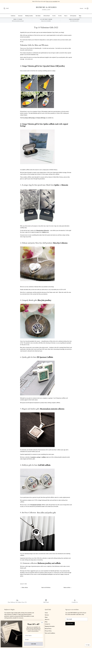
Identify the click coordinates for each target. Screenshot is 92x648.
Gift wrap (37, 1)
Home (46, 612)
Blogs (80, 15)
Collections (13, 15)
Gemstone (20, 15)
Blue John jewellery (44, 300)
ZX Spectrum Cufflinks (45, 357)
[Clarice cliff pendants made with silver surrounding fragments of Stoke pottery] (37, 109)
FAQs (46, 621)
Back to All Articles (46, 587)
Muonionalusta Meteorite (42, 230)
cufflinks (44, 457)
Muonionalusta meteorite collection (52, 409)
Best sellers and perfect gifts (46, 513)
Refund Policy (48, 628)
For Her (54, 15)
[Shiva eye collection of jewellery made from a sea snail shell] (37, 282)
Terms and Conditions (50, 633)
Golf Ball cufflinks (44, 465)
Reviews (47, 615)
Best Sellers (38, 15)
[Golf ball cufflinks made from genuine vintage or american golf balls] (37, 495)
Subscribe (70, 623)
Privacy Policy (48, 630)
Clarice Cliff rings (41, 117)
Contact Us (47, 624)
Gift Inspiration (73, 15)
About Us (47, 619)
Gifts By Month (46, 15)
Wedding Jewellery (29, 15)
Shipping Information (50, 626)
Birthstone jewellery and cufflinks (49, 563)
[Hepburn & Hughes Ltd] (46, 8)
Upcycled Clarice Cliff (50, 66)
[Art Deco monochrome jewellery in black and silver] (37, 551)
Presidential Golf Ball (36, 504)
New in (65, 15)
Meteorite (64, 185)
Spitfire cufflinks (49, 124)
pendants (33, 457)
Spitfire (56, 185)
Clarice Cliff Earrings (30, 117)
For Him (60, 15)
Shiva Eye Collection (60, 243)
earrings (38, 457)
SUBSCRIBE (33, 644)
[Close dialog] (42, 622)
